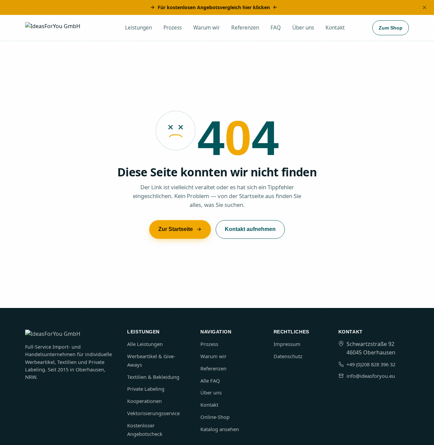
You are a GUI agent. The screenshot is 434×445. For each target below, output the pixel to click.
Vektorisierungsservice (153, 413)
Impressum (287, 344)
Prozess (172, 27)
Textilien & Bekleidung (153, 376)
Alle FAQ (210, 380)
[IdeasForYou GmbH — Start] (61, 28)
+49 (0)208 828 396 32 (371, 364)
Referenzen (245, 27)
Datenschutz (288, 356)
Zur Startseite (175, 229)
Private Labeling (145, 388)
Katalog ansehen (219, 429)
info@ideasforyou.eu (371, 375)
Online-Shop (215, 416)
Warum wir (206, 27)
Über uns (303, 27)
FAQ (276, 27)
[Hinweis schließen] (424, 7)
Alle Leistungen (145, 344)
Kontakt (335, 27)
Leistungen (138, 27)
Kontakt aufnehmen (250, 229)
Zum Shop (390, 28)
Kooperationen (144, 401)
